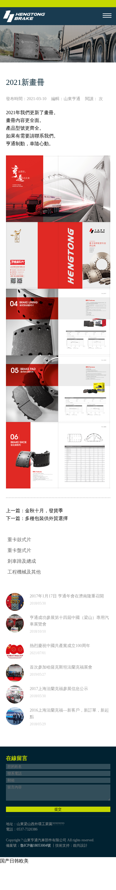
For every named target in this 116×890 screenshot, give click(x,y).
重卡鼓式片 (19, 539)
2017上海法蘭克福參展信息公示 (59, 688)
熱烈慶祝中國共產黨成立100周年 (60, 645)
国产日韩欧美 (14, 860)
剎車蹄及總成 (21, 561)
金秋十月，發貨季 (44, 510)
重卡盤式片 (19, 550)
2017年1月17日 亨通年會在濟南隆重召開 (67, 596)
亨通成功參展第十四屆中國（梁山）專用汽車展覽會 (69, 620)
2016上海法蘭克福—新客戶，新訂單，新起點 (69, 713)
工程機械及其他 (24, 571)
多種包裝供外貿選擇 (46, 518)
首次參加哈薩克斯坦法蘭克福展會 (61, 667)
